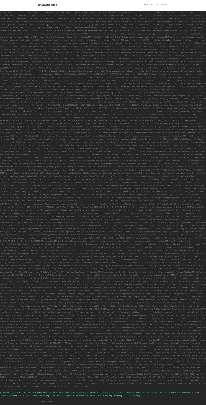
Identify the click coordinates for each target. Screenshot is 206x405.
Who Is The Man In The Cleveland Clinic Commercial (94, 392)
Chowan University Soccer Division (31, 395)
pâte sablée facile (47, 4)
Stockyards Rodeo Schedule (165, 392)
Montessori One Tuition (144, 392)
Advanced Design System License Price (88, 395)
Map (157, 4)
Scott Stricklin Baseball (125, 392)
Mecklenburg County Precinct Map (14, 392)
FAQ (151, 4)
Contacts (164, 4)
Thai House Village (65, 392)
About (146, 4)
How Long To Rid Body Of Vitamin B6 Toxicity (122, 395)
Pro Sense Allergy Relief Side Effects (42, 392)
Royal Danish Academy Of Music (59, 395)
